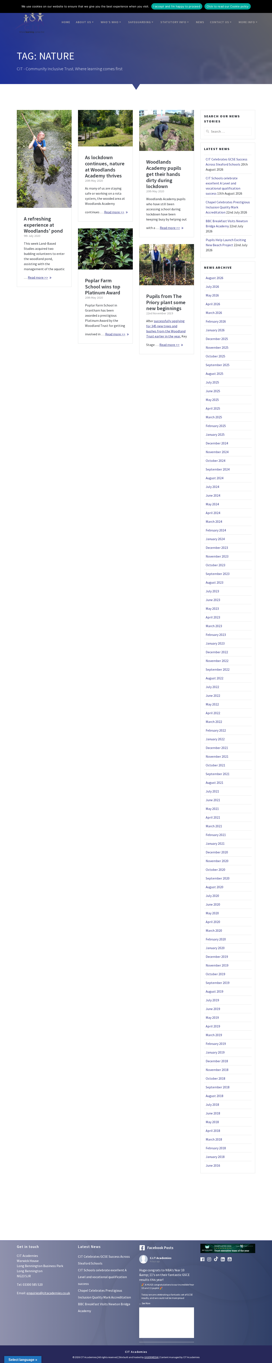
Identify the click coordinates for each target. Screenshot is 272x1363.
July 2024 (212, 487)
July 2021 (212, 791)
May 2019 (212, 1017)
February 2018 (216, 1148)
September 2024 (218, 469)
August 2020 (214, 887)
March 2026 (214, 313)
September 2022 (218, 669)
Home (66, 22)
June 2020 (213, 904)
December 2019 (217, 956)
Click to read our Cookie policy (228, 6)
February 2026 (216, 321)
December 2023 (217, 547)
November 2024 (217, 452)
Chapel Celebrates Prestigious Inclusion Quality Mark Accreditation (228, 207)
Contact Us (219, 22)
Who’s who (110, 22)
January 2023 (215, 643)
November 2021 (217, 756)
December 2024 (217, 443)
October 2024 (215, 460)
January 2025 (215, 434)
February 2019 (216, 1043)
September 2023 (218, 574)
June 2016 (213, 1165)
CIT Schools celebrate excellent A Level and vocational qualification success (102, 1277)
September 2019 (218, 983)
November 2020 (217, 861)
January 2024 (215, 539)
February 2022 (216, 730)
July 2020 (212, 896)
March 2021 (214, 826)
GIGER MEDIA (151, 1357)
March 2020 (214, 930)
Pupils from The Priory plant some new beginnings (166, 302)
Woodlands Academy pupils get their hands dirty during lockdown (163, 174)
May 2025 (212, 400)
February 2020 (216, 939)
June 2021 (213, 800)
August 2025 (214, 373)
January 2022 (215, 739)
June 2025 (213, 391)
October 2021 (215, 765)
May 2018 (212, 1122)
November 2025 (217, 347)
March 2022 (214, 721)
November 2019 (217, 965)
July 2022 (212, 687)
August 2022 (214, 678)
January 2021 (215, 843)
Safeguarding (139, 22)
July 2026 (212, 286)
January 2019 (215, 1052)
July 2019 (212, 1000)
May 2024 (212, 504)
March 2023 (214, 626)
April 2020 (213, 922)
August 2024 (214, 478)
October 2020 (215, 869)
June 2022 (213, 695)
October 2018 (215, 1078)
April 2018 (213, 1130)
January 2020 (215, 948)
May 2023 (212, 608)
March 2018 (214, 1139)
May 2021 (212, 809)
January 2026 (215, 330)
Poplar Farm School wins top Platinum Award (102, 286)
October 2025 (215, 356)
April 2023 (213, 617)
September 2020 (218, 878)
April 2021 (213, 817)
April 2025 (213, 408)
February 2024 (216, 530)
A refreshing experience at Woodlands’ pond (43, 224)
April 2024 (213, 513)
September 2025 (218, 365)
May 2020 (212, 913)
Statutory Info (173, 22)
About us (83, 22)
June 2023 (213, 600)
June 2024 (213, 495)
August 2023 (214, 582)
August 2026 (214, 278)
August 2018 (214, 1096)
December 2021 (217, 748)
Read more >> (38, 277)
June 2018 (213, 1113)
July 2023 (212, 591)
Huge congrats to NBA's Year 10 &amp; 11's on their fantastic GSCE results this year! (166, 1284)
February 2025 (216, 426)
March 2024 (214, 521)
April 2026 (213, 304)
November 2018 (217, 1070)
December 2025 (217, 339)
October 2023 (215, 565)
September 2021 (218, 774)
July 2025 (212, 382)
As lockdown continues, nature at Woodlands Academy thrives (105, 166)
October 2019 (215, 974)
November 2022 (217, 661)
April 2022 (213, 713)
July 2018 (212, 1104)
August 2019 (214, 991)
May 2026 (212, 295)
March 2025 (214, 417)
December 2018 (217, 1061)
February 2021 (216, 835)
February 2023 (216, 634)
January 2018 (215, 1157)
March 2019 (214, 1035)
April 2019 (213, 1026)
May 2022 (212, 704)
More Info (247, 22)
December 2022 (217, 652)
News (200, 22)
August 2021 (214, 782)
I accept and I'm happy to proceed (176, 6)
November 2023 (217, 556)
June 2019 (213, 1009)
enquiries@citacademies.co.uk (48, 1293)
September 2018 (218, 1087)
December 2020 (217, 852)
